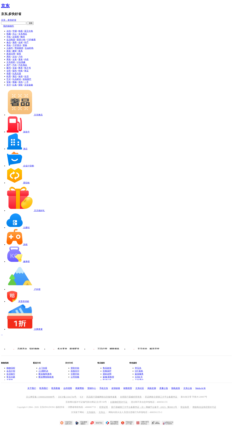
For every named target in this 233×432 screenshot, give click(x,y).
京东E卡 (139, 377)
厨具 (19, 54)
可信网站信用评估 (66, 423)
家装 (8, 51)
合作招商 (67, 388)
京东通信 (139, 380)
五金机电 (29, 48)
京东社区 (139, 388)
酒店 (14, 76)
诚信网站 (97, 423)
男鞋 (8, 56)
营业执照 (185, 407)
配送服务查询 (45, 374)
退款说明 (107, 374)
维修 (14, 82)
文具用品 (22, 34)
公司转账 (75, 377)
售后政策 (107, 368)
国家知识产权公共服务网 (168, 423)
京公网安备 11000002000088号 (40, 397)
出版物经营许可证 (119, 402)
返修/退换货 (108, 377)
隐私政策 (175, 388)
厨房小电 (21, 39)
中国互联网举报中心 (112, 423)
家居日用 (10, 54)
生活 (26, 76)
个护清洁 (16, 45)
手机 (8, 37)
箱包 (14, 71)
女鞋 (8, 71)
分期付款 (75, 374)
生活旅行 (10, 374)
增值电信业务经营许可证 (204, 407)
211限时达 (43, 371)
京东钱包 (91, 412)
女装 (14, 59)
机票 (8, 76)
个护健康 (31, 39)
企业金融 (28, 85)
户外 (20, 56)
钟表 (20, 71)
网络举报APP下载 (127, 423)
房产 (8, 65)
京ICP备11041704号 (67, 397)
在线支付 (75, 371)
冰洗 (8, 31)
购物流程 (10, 368)
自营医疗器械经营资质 (131, 397)
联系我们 (43, 388)
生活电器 (10, 39)
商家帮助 (79, 388)
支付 (8, 85)
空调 (14, 31)
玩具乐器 (16, 73)
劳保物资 (19, 48)
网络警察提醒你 (82, 423)
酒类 (14, 42)
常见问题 (10, 377)
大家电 (9, 380)
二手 (26, 82)
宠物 (25, 45)
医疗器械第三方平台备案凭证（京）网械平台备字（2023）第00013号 (144, 407)
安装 (8, 82)
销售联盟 (127, 388)
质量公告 (163, 388)
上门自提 (43, 368)
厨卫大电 (28, 31)
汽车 (14, 65)
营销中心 (91, 388)
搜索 (30, 23)
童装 (20, 59)
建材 (14, 51)
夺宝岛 (138, 368)
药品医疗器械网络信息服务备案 (101, 397)
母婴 (8, 73)
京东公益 (187, 388)
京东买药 (10, 62)
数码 (22, 37)
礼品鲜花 (16, 79)
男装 (8, 59)
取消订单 (107, 380)
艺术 (8, 79)
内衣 (26, 59)
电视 (20, 31)
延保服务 (139, 374)
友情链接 (115, 388)
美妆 (8, 45)
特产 (26, 42)
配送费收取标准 (46, 377)
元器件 (9, 48)
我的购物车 (8, 26)
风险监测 (151, 388)
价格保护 (107, 371)
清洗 (20, 82)
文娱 (14, 68)
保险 (20, 85)
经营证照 (103, 407)
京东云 (102, 412)
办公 (14, 34)
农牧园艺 (27, 79)
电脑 (8, 34)
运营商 (15, 37)
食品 (8, 42)
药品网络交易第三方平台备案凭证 (161, 397)
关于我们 (31, 388)
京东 (5, 5)
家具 (20, 51)
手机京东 (103, 388)
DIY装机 (139, 371)
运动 (14, 56)
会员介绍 (10, 371)
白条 (14, 85)
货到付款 (75, 368)
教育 (20, 68)
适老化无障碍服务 (155, 423)
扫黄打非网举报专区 (143, 423)
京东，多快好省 (8, 20)
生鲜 (20, 42)
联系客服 (55, 388)
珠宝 (26, 71)
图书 (8, 68)
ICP (82, 397)
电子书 (27, 68)
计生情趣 (21, 62)
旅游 (20, 76)
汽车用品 (22, 65)
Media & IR (200, 388)
